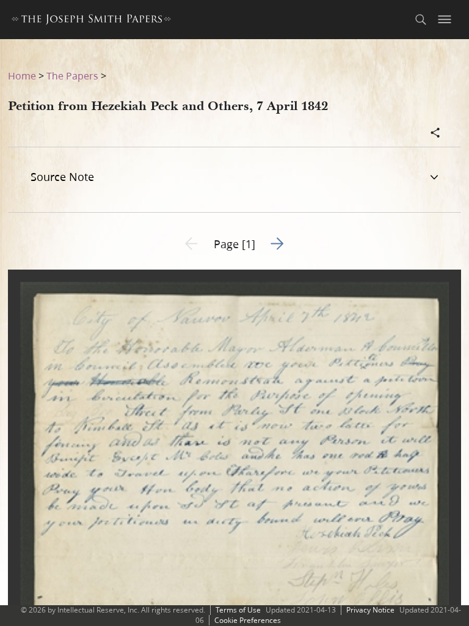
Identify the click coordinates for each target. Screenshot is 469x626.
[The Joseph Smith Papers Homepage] (91, 21)
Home (22, 75)
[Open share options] (435, 134)
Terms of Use (238, 610)
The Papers (72, 75)
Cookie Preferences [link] (247, 620)
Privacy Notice (370, 610)
